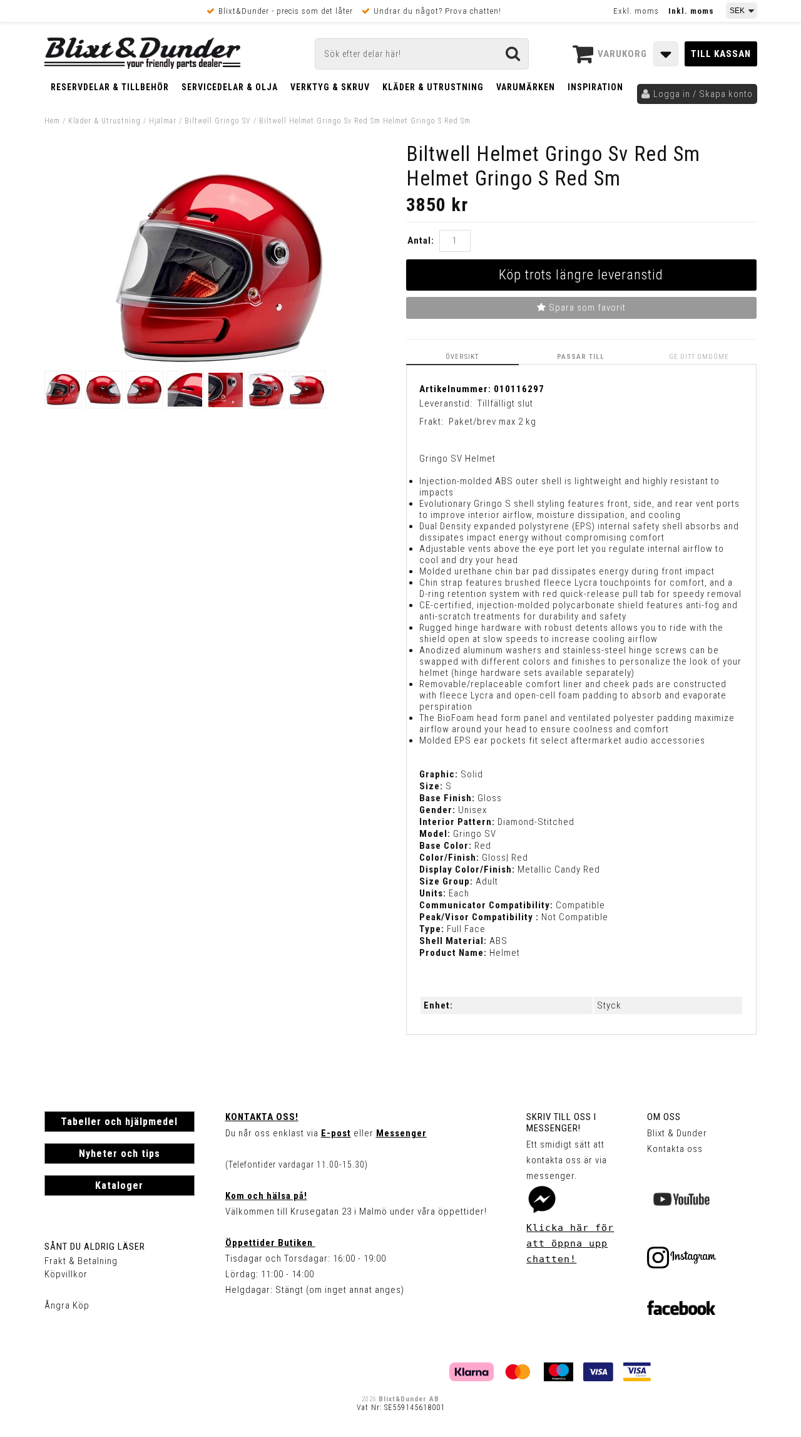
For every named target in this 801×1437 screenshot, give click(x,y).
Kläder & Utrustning (433, 87)
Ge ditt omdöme (699, 357)
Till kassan (721, 54)
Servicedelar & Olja (229, 87)
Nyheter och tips (119, 1153)
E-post (336, 1133)
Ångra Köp (66, 1305)
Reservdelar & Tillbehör (110, 87)
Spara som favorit (586, 307)
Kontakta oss (675, 1148)
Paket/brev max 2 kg (492, 421)
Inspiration (595, 87)
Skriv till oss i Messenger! (561, 1122)
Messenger (401, 1133)
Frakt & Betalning (81, 1261)
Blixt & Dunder (677, 1133)
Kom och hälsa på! (266, 1195)
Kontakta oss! (261, 1117)
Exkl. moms (636, 11)
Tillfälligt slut (505, 403)
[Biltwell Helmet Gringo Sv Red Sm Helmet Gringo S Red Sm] (219, 359)
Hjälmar (162, 121)
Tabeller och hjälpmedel (119, 1122)
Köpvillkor (66, 1274)
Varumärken (525, 87)
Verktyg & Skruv (330, 87)
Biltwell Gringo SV (218, 121)
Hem (52, 121)
